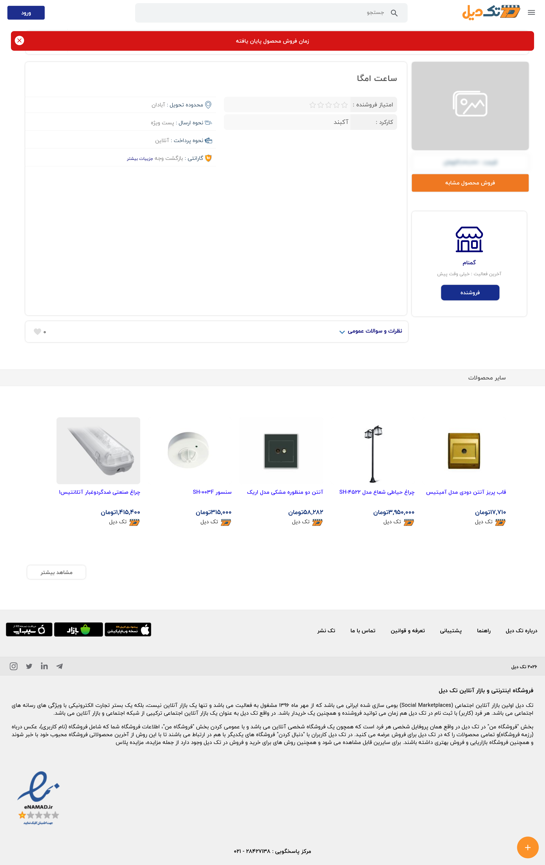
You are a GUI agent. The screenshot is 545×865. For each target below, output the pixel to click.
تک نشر (326, 630)
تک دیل (483, 521)
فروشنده (470, 292)
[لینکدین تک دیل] (44, 667)
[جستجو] (394, 14)
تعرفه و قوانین (408, 630)
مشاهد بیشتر (56, 572)
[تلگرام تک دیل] (59, 667)
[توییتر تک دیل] (29, 667)
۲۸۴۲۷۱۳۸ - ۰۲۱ (252, 851)
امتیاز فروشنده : (373, 104)
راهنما (484, 630)
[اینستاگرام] (13, 667)
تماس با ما (362, 630)
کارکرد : (384, 122)
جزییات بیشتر (140, 158)
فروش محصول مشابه (470, 182)
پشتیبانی (451, 630)
